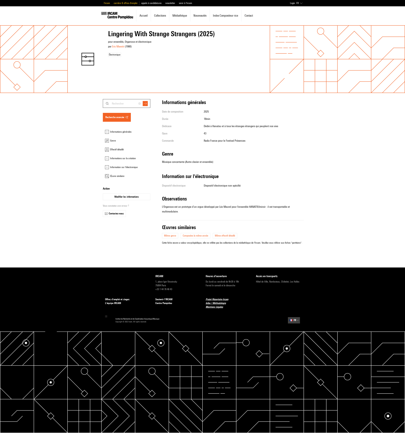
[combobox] (126, 103)
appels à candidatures (151, 3)
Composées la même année (195, 235)
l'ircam (107, 3)
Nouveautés (199, 15)
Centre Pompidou (163, 303)
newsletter (170, 3)
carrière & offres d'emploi (125, 3)
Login (292, 3)
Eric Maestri (118, 46)
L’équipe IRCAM (113, 303)
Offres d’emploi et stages (117, 299)
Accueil (144, 15)
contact (249, 15)
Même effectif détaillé (225, 235)
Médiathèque (179, 15)
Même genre (170, 235)
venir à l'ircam (185, 3)
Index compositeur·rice (225, 15)
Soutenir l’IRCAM (163, 299)
